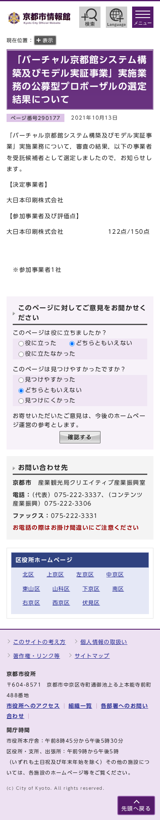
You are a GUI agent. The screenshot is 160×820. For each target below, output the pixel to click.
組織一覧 (80, 706)
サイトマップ (92, 656)
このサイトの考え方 (39, 642)
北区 (28, 574)
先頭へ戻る (136, 808)
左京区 (85, 574)
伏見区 (91, 602)
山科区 (61, 589)
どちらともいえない (104, 343)
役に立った (41, 343)
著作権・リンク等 (36, 656)
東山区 (31, 589)
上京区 (55, 574)
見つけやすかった (50, 379)
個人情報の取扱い (103, 642)
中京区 (115, 574)
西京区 (61, 602)
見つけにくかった (50, 400)
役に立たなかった (50, 353)
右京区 (31, 602)
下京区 (91, 589)
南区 (118, 589)
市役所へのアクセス (33, 706)
